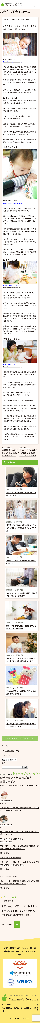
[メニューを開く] (35, 4)
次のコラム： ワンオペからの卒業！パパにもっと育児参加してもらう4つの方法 (28, 451)
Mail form (6, 924)
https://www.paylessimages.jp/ (12, 203)
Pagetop (37, 1007)
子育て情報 (25, 19)
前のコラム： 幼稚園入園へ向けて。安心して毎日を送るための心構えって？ (10, 451)
